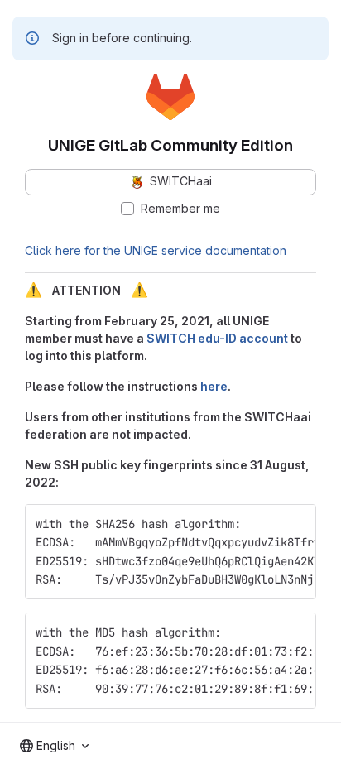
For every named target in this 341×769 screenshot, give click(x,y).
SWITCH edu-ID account (217, 338)
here (214, 386)
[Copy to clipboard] (296, 524)
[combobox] (54, 746)
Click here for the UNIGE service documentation (155, 250)
